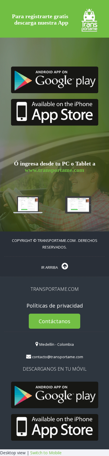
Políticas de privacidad (54, 305)
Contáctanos (54, 321)
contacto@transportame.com (57, 356)
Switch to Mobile (46, 452)
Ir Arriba (50, 267)
